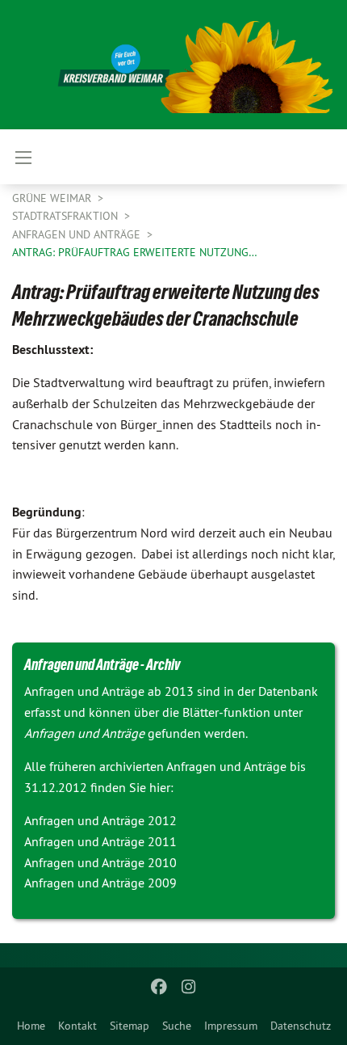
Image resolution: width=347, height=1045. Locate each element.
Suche (176, 1025)
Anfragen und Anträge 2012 (100, 820)
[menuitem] (31, 1025)
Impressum (230, 1025)
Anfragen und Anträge (78, 234)
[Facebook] (159, 986)
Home (31, 1025)
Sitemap (129, 1025)
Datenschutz (300, 1025)
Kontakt (77, 1025)
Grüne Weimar (53, 198)
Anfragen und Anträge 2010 (100, 862)
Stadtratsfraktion (66, 216)
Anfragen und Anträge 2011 (100, 841)
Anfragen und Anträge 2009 (100, 882)
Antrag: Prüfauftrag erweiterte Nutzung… (134, 252)
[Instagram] (188, 986)
